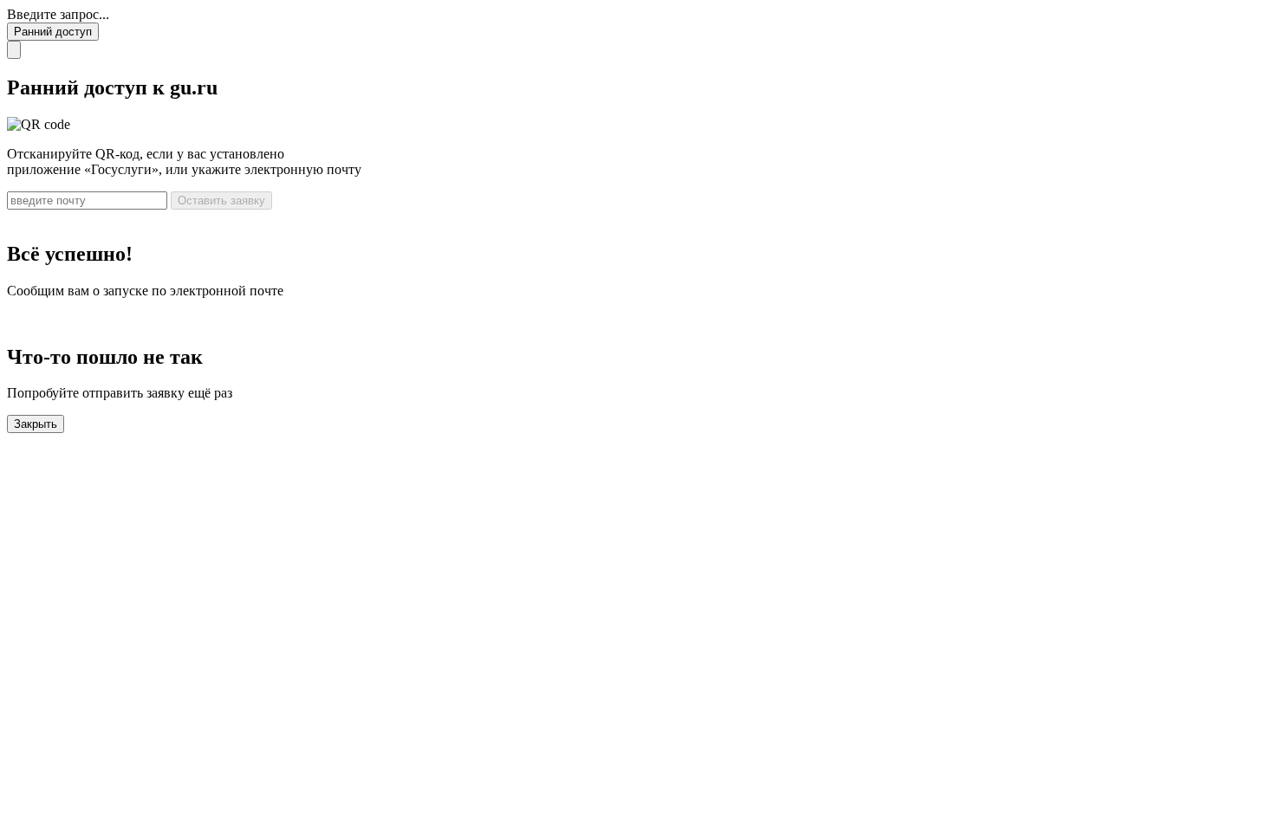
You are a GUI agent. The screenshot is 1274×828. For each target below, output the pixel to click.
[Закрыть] (14, 50)
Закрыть (35, 423)
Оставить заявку (221, 200)
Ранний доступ (53, 31)
